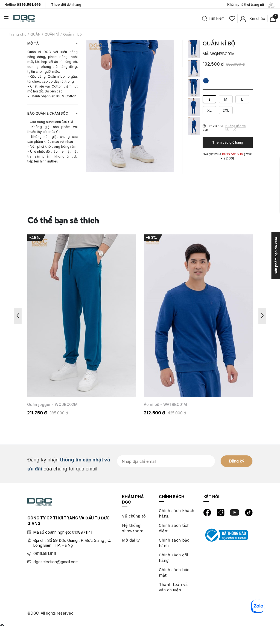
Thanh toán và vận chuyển (173, 587)
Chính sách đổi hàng (173, 558)
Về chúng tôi (134, 516)
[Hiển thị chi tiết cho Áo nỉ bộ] (198, 315)
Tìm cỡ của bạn (213, 128)
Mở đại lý (131, 540)
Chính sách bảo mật (174, 572)
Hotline (22, 5)
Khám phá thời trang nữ (247, 4)
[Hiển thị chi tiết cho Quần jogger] (81, 315)
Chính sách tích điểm (174, 528)
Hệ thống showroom (132, 528)
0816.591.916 (44, 553)
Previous (18, 316)
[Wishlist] (232, 18)
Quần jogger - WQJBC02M (52, 404)
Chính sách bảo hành (174, 543)
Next (262, 316)
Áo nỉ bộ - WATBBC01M (165, 404)
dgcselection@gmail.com (55, 561)
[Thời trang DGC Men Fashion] (24, 18)
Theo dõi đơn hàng (66, 4)
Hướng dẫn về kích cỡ (235, 127)
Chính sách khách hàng (176, 513)
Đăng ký (236, 461)
